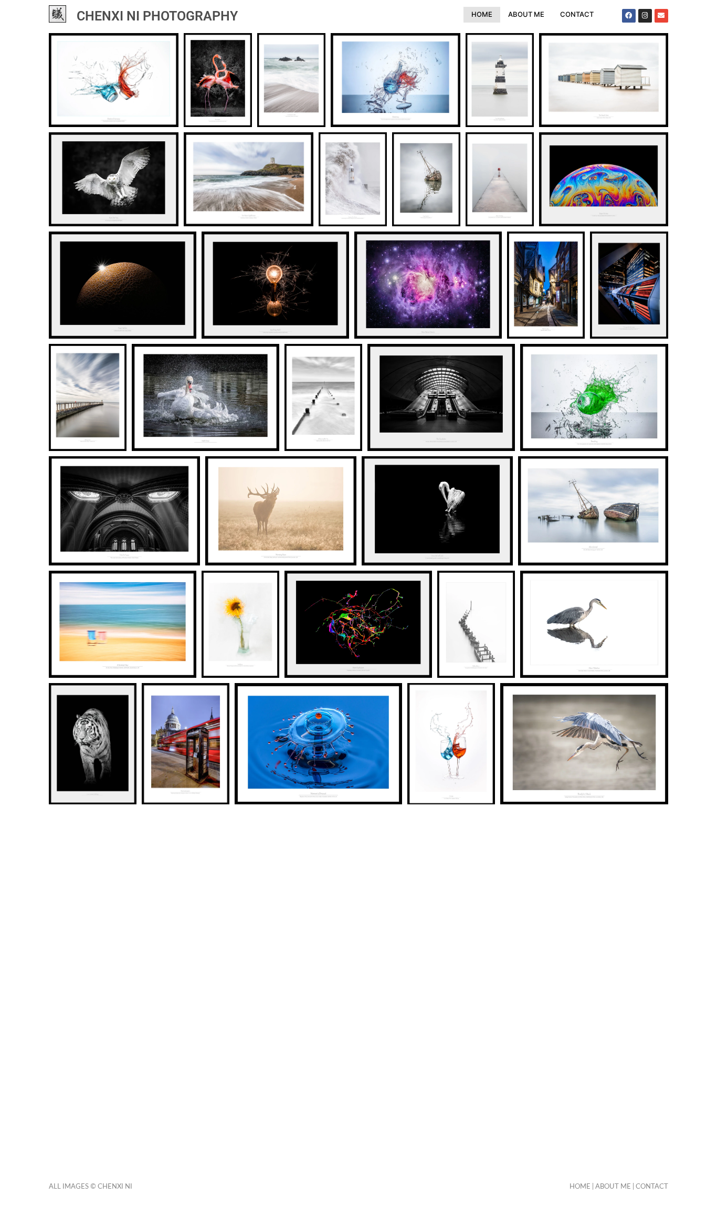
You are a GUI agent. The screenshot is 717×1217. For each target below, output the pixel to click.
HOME (481, 14)
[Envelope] (661, 16)
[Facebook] (629, 16)
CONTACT (577, 14)
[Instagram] (645, 16)
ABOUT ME (526, 14)
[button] (113, 80)
